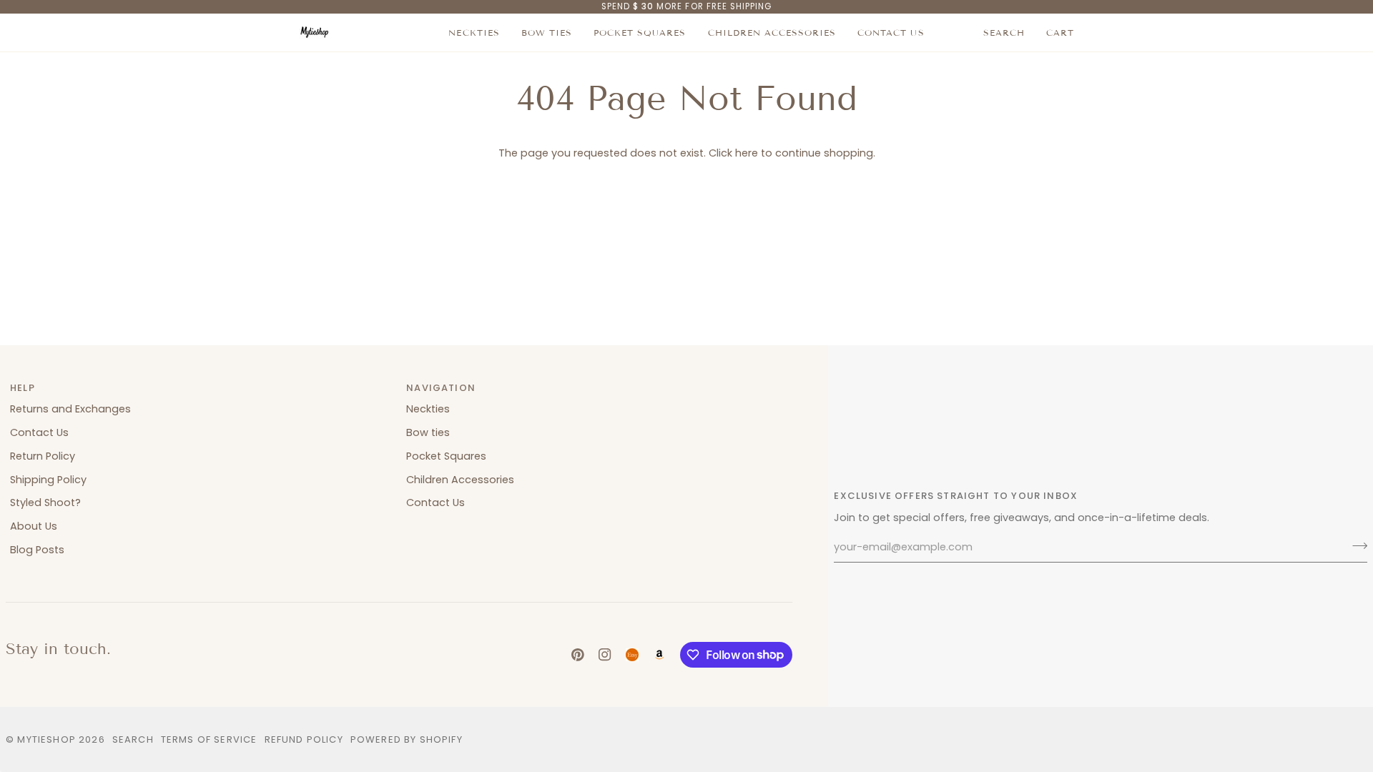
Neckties (428, 409)
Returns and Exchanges (70, 409)
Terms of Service (209, 739)
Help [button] (22, 388)
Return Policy (42, 456)
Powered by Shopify (406, 739)
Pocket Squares (446, 456)
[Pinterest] (577, 654)
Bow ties (428, 432)
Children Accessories (460, 479)
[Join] (1355, 545)
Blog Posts (37, 550)
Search (133, 739)
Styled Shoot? (45, 502)
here (746, 153)
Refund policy (304, 739)
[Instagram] (605, 654)
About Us (33, 526)
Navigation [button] (441, 388)
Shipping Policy (48, 479)
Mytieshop (46, 739)
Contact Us (39, 432)
